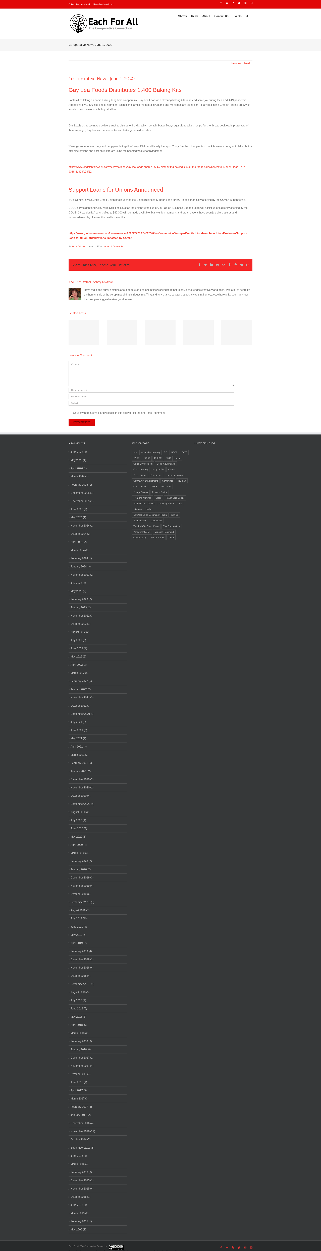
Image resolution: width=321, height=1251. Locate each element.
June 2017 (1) (79, 1082)
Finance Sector (159, 492)
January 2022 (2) (81, 689)
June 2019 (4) (79, 926)
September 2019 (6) (82, 902)
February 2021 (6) (81, 763)
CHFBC (158, 458)
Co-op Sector (139, 475)
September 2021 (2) (82, 713)
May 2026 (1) (78, 460)
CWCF (154, 486)
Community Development (145, 481)
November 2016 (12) (83, 1131)
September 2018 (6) (82, 984)
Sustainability (139, 520)
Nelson (149, 509)
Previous (236, 63)
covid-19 (182, 481)
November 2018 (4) (82, 967)
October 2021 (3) (80, 705)
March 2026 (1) (79, 476)
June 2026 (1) (79, 452)
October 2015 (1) (80, 1196)
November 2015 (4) (82, 1188)
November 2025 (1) (82, 501)
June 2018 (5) (79, 1008)
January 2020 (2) (81, 869)
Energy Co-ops (140, 492)
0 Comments (117, 246)
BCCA (174, 452)
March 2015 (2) (79, 1213)
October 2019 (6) (80, 894)
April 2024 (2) (79, 542)
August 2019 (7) (80, 910)
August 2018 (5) (80, 992)
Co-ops (171, 469)
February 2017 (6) (81, 1106)
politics (174, 515)
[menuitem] (182, 16)
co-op (177, 458)
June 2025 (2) (79, 509)
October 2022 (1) (80, 623)
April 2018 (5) (79, 1024)
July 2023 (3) (78, 582)
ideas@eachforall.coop (103, 4)
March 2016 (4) (79, 1164)
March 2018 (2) (79, 1033)
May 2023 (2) (78, 591)
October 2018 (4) (80, 975)
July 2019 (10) (79, 918)
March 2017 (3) (79, 1098)
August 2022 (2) (80, 632)
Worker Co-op (157, 537)
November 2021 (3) (82, 697)
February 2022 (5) (81, 681)
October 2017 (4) (80, 1074)
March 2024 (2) (79, 550)
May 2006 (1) (78, 1229)
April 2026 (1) (79, 468)
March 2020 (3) (79, 853)
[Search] (247, 16)
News (106, 246)
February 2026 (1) (81, 484)
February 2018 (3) (81, 1041)
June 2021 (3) (79, 730)
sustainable (156, 520)
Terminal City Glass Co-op (146, 526)
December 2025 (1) (82, 492)
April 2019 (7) (79, 943)
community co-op (174, 475)
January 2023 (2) (81, 607)
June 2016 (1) (79, 1155)
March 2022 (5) (79, 673)
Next (247, 63)
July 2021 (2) (78, 722)
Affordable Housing (150, 452)
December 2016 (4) (82, 1123)
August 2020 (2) (80, 812)
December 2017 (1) (82, 1057)
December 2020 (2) (82, 779)
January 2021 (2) (81, 771)
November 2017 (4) (82, 1065)
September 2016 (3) (82, 1147)
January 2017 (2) (81, 1115)
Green (158, 498)
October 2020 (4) (80, 795)
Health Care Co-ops (175, 498)
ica (180, 503)
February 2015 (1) (81, 1221)
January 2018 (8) (81, 1049)
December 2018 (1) (82, 959)
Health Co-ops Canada (144, 503)
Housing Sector (166, 503)
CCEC (147, 458)
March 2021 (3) (79, 754)
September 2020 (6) (82, 803)
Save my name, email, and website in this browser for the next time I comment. (119, 412)
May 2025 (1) (78, 517)
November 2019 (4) (82, 885)
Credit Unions (139, 486)
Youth (171, 537)
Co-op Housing (140, 469)
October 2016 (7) (80, 1139)
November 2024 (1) (82, 525)
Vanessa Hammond (164, 532)
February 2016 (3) (81, 1172)
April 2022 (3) (79, 664)
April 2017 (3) (79, 1090)
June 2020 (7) (79, 828)
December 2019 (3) (82, 877)
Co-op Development (142, 464)
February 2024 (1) (81, 558)
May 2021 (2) (78, 738)
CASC (136, 458)
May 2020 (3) (78, 836)
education (166, 486)
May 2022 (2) (78, 656)
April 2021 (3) (79, 746)
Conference (167, 481)
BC (165, 452)
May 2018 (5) (78, 1016)
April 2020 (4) (79, 844)
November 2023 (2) (82, 574)
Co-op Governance (166, 464)
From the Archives (142, 498)
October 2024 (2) (80, 533)
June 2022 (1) (79, 648)
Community (156, 475)
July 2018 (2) (78, 1000)
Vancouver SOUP (141, 532)
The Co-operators (171, 526)
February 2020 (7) (81, 861)
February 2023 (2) (81, 599)
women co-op (139, 537)
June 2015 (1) (79, 1205)
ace (135, 452)
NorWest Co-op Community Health (150, 515)
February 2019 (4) (81, 951)
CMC (168, 458)
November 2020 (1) (82, 787)
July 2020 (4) (78, 820)
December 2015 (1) (82, 1180)
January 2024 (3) (81, 566)
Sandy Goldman (78, 246)
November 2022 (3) (82, 615)
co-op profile (158, 469)
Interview (137, 509)
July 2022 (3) (78, 640)
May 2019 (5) (78, 934)
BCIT (184, 452)
